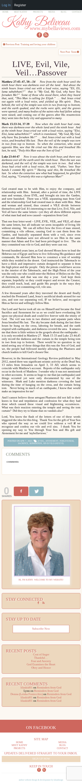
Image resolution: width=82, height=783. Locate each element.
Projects (38, 12)
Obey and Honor (41, 667)
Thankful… (41, 657)
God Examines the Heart (41, 664)
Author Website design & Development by (41, 780)
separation (36, 443)
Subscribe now (41, 628)
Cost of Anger (41, 654)
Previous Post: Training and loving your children (30, 44)
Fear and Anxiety (41, 661)
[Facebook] (21, 491)
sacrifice (23, 443)
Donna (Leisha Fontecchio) (26, 694)
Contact (77, 12)
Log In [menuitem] (6, 5)
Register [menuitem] (20, 5)
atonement (51, 441)
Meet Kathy (20, 12)
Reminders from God (49, 687)
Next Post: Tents (68, 51)
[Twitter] (36, 491)
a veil (41, 441)
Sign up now (41, 758)
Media (51, 12)
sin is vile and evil (53, 443)
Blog (63, 12)
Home (5, 12)
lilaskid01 (27, 687)
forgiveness (67, 441)
